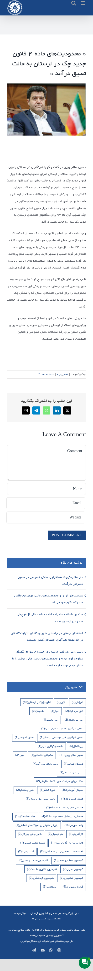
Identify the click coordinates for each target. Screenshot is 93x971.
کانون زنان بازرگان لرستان (67, 842)
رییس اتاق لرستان (71, 772)
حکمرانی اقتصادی (42, 755)
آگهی (61, 702)
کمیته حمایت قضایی (32, 842)
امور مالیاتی (50, 719)
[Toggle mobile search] (73, 2)
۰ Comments (46, 374)
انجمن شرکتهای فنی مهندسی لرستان (61, 737)
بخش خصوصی (24, 737)
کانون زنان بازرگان (29, 834)
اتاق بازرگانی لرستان (37, 702)
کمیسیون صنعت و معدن (33, 860)
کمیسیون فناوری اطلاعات (42, 869)
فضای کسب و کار (72, 798)
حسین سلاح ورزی (71, 755)
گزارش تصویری (72, 886)
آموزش (77, 702)
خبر (19, 755)
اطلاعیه (38, 711)
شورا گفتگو (47, 790)
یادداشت (49, 886)
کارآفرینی (76, 834)
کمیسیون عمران (73, 869)
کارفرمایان (55, 834)
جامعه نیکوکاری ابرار (50, 746)
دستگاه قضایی (73, 763)
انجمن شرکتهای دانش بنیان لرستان (62, 728)
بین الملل (76, 746)
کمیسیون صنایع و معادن (68, 860)
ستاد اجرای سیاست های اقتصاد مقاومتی (59, 781)
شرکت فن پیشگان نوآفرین (35, 940)
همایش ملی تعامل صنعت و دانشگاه (62, 816)
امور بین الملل (73, 719)
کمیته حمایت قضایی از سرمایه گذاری (61, 851)
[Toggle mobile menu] (83, 2)
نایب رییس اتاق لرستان (40, 798)
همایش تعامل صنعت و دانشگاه (64, 807)
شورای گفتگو (25, 790)
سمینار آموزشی (72, 790)
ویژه (59, 374)
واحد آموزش (73, 825)
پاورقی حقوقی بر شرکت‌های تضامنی (37, 825)
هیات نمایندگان (25, 816)
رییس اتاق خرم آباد (45, 763)
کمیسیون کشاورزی (71, 878)
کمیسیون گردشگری (41, 878)
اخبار (65, 374)
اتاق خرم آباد (74, 711)
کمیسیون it (26, 851)
